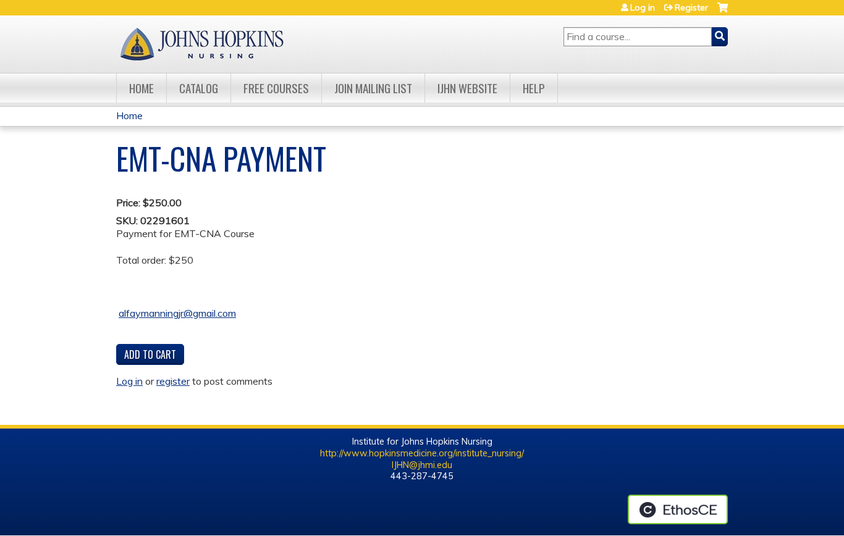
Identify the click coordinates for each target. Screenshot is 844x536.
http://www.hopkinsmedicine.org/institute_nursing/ (422, 453)
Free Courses (276, 88)
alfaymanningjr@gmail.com (177, 313)
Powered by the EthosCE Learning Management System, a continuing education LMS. (678, 509)
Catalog (198, 88)
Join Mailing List (373, 88)
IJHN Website (467, 88)
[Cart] (722, 12)
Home (141, 88)
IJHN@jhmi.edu (422, 465)
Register (691, 7)
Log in (642, 7)
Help (534, 88)
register (173, 381)
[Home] (201, 44)
